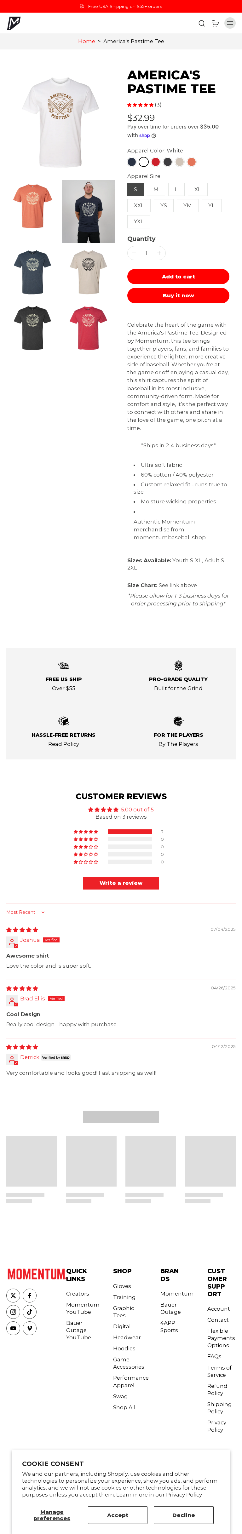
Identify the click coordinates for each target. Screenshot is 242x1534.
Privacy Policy (184, 1494)
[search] (202, 23)
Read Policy (63, 744)
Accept (117, 1515)
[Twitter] (13, 1295)
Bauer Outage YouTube (78, 1330)
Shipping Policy (219, 1408)
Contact (218, 1320)
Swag (120, 1396)
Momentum (174, 1294)
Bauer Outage (170, 1308)
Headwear (127, 1337)
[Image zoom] (60, 122)
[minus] (134, 253)
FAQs (214, 1356)
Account (218, 1309)
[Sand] (179, 161)
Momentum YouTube (80, 1308)
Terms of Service (219, 1371)
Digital (122, 1326)
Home (86, 41)
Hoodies (124, 1348)
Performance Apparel (127, 1381)
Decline (183, 1515)
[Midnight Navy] (131, 161)
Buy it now (178, 295)
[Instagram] (13, 1312)
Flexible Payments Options (221, 1338)
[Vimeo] (30, 1328)
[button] (178, 276)
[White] (143, 161)
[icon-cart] (215, 23)
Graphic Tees (123, 1312)
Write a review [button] (121, 883)
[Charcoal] (167, 161)
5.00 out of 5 (137, 809)
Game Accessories (127, 1363)
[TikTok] (30, 1312)
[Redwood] (191, 161)
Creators (77, 1294)
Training (124, 1297)
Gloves (122, 1286)
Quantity (141, 239)
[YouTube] (13, 1328)
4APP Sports (169, 1326)
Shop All (124, 1407)
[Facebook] (30, 1295)
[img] (22, 930)
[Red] (155, 161)
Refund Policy (217, 1389)
